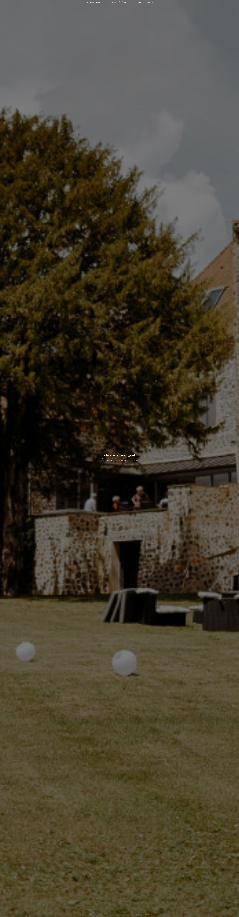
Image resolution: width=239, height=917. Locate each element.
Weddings (92, 2)
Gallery (139, 2)
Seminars (98, 2)
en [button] (152, 2)
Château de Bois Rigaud (119, 2)
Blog (144, 2)
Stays (87, 2)
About (148, 2)
